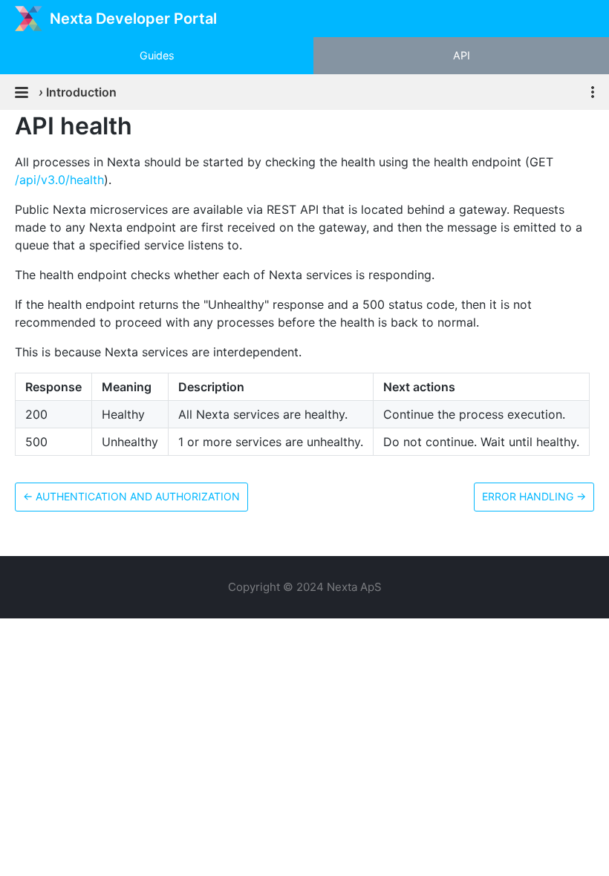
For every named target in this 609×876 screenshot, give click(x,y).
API (461, 55)
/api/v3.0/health (59, 179)
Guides (157, 55)
